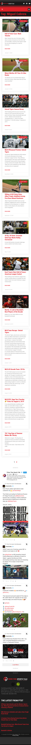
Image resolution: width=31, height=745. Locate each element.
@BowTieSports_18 (17, 612)
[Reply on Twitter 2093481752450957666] (3, 661)
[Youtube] (29, 3)
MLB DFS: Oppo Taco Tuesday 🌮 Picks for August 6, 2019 (14, 400)
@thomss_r (6, 592)
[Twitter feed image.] (15, 522)
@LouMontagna (9, 608)
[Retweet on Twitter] (5, 483)
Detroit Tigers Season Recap (14, 109)
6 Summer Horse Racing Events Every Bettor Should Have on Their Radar (14, 719)
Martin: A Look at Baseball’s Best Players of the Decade (14, 311)
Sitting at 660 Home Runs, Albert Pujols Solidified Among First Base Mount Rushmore (15, 196)
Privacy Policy (15, 735)
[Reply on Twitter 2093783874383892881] (3, 581)
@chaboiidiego (16, 490)
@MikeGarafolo (19, 496)
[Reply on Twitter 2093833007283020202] (3, 540)
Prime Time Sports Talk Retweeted (14, 483)
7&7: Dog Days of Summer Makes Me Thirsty (13, 434)
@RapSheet (8, 554)
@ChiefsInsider (9, 610)
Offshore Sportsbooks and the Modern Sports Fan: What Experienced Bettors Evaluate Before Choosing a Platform (14, 705)
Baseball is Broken (6, 730)
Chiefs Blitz (9, 486)
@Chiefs (7, 603)
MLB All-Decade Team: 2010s (15, 369)
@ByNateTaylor (12, 501)
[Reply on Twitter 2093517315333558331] (3, 629)
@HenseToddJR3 (9, 606)
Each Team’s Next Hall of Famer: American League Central (15, 273)
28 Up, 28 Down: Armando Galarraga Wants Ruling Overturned (13, 238)
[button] (29, 9)
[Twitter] (23, 3)
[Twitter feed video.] (15, 572)
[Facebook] (26, 3)
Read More (7, 48)
